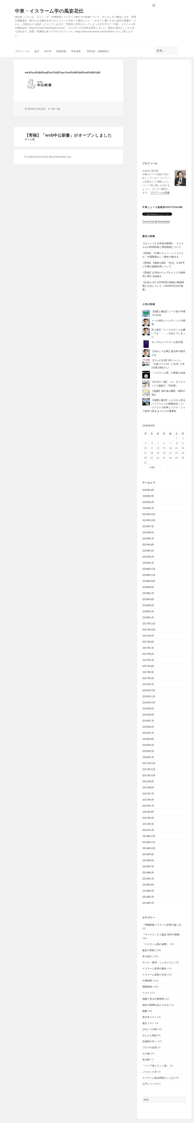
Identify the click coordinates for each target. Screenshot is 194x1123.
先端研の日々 (149, 1041)
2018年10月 (148, 581)
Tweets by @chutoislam (156, 221)
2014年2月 (148, 896)
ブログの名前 (149, 1047)
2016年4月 (148, 739)
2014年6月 (148, 872)
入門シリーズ (149, 1084)
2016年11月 (148, 696)
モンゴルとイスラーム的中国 (167, 342)
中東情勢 (147, 980)
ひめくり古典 (149, 1029)
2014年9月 (148, 854)
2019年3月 (148, 550)
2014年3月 (148, 890)
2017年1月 (148, 684)
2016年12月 (148, 690)
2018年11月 (148, 575)
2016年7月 (148, 720)
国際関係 (147, 986)
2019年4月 (148, 544)
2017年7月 (148, 647)
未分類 (146, 1059)
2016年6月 (148, 726)
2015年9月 (148, 781)
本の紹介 (147, 956)
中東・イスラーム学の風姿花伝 (49, 10)
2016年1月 (148, 757)
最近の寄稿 (148, 950)
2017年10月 (148, 629)
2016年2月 (148, 751)
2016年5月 (148, 732)
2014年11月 (148, 842)
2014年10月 (148, 848)
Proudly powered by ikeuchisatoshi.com (48, 156)
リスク (146, 992)
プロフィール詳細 (160, 192)
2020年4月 (148, 490)
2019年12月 (148, 514)
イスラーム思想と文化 (154, 974)
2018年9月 (148, 587)
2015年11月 (148, 769)
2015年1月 (148, 830)
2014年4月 (148, 884)
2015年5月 (148, 805)
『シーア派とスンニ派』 (155, 1065)
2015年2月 (148, 824)
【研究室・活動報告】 (98, 51)
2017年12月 (148, 623)
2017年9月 (148, 635)
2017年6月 (148, 654)
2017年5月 (148, 660)
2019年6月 (148, 532)
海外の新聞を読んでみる (155, 1005)
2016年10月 (148, 702)
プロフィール (22, 51)
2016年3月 (148, 745)
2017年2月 (148, 678)
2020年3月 (148, 496)
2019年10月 (148, 520)
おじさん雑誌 (149, 1035)
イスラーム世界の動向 (154, 968)
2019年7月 (148, 526)
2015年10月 (148, 775)
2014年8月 (148, 860)
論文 (36, 51)
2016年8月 (148, 714)
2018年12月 (148, 569)
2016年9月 (148, 708)
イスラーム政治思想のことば (158, 1077)
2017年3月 (148, 672)
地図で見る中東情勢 (153, 998)
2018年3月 (148, 605)
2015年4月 (148, 811)
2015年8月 (148, 787)
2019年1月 (148, 562)
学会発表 (76, 51)
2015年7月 (148, 793)
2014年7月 (148, 866)
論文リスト (148, 1023)
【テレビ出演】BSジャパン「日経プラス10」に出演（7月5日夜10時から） (168, 364)
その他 (146, 1053)
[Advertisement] (164, 110)
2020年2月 (148, 502)
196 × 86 (55, 109)
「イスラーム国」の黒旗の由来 (168, 372)
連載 (144, 1011)
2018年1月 (148, 617)
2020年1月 (148, 508)
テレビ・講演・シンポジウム (158, 962)
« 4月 (152, 467)
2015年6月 (148, 799)
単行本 (48, 51)
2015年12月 (148, 763)
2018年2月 (148, 611)
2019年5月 (148, 538)
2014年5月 (148, 878)
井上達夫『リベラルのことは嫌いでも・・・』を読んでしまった (168, 333)
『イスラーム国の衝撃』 (155, 944)
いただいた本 (149, 1071)
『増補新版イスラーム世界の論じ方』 (163, 924)
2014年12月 (148, 836)
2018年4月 (148, 599)
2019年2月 (148, 556)
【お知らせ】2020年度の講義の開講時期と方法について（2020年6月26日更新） (163, 286)
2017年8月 (148, 641)
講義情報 (61, 51)
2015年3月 (148, 818)
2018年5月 (148, 593)
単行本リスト (149, 1017)
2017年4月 (148, 666)
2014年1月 (148, 903)
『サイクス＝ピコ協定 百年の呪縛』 (162, 934)
